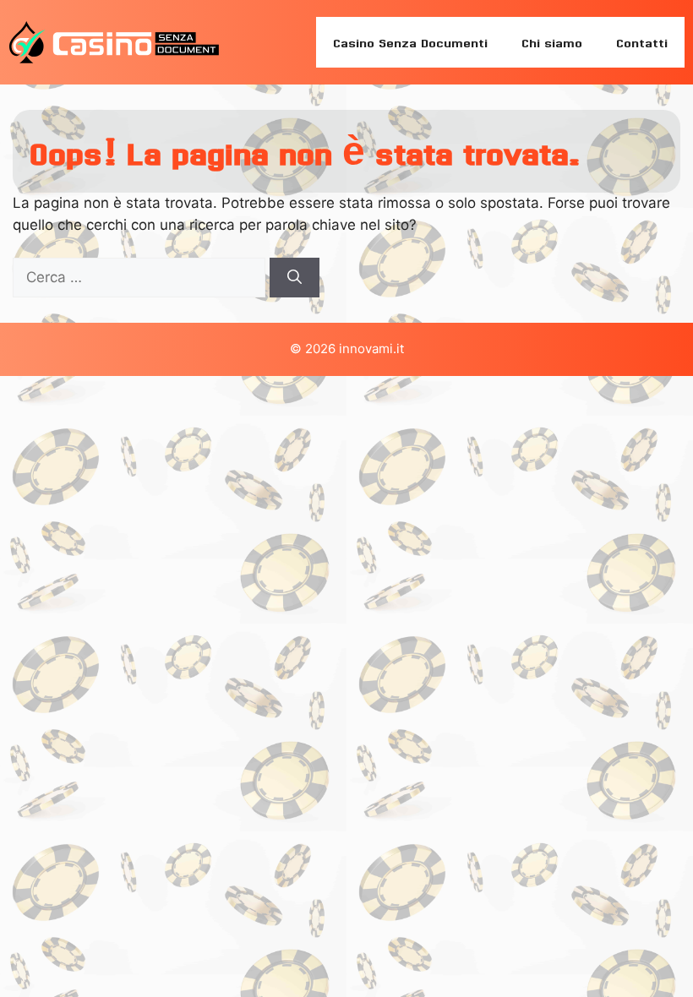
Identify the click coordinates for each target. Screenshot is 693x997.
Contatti (642, 41)
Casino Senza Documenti (410, 41)
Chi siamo (551, 41)
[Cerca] (294, 278)
